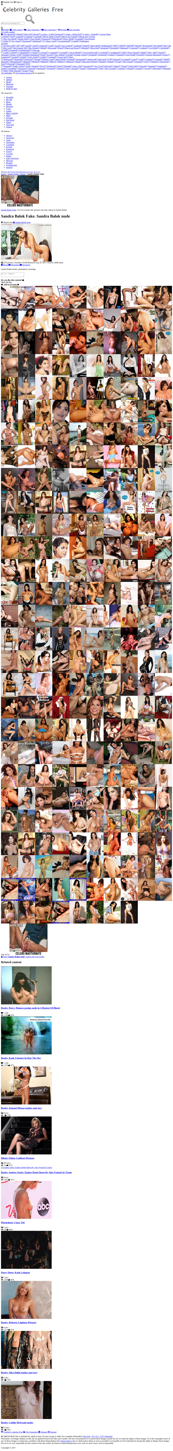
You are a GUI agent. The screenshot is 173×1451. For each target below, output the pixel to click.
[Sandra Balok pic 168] (146, 672)
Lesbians (28, 37)
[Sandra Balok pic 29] (163, 353)
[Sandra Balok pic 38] (146, 376)
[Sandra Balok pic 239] (163, 832)
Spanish (9, 167)
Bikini (19, 34)
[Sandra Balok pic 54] (77, 422)
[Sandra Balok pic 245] (95, 854)
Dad (123, 52)
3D (17, 46)
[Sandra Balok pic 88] (146, 490)
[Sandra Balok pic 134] (77, 604)
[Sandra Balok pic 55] (95, 422)
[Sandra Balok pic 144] (77, 627)
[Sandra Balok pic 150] (9, 649)
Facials (69, 55)
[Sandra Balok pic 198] (146, 741)
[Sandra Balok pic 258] (146, 877)
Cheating (12, 50)
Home (3, 174)
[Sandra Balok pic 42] (43, 399)
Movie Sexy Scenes (87, 37)
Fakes (5, 37)
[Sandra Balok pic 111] (26, 558)
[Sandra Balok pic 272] (43, 923)
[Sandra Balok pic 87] (129, 490)
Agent (27, 46)
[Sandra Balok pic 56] (112, 422)
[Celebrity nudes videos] (33, 13)
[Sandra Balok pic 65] (95, 444)
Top (17, 73)
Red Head (10, 120)
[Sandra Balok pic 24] (77, 353)
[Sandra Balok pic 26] (112, 353)
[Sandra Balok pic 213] (60, 786)
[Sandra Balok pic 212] (43, 786)
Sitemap (43, 1432)
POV (28, 64)
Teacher (74, 68)
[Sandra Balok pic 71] (26, 467)
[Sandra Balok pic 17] (129, 331)
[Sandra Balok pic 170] (9, 695)
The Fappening (31, 1432)
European (10, 149)
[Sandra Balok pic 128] (146, 581)
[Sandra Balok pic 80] (9, 490)
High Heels (60, 59)
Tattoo (8, 122)
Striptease (36, 41)
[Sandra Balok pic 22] (43, 353)
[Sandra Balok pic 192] (43, 741)
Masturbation (15, 62)
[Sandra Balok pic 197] (129, 741)
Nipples (101, 62)
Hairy (70, 57)
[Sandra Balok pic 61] (26, 444)
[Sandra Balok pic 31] (26, 376)
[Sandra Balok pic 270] (9, 923)
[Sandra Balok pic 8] (146, 308)
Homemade (80, 59)
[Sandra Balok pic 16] (112, 331)
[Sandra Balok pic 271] (26, 923)
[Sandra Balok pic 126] (112, 581)
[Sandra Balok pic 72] (43, 467)
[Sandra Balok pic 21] (26, 353)
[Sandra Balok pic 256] (112, 877)
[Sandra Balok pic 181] (26, 718)
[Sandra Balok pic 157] (129, 649)
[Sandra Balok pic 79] (163, 467)
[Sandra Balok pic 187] (129, 718)
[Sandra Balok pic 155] (95, 649)
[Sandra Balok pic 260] (9, 900)
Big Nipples (33, 48)
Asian (57, 46)
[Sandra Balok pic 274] (77, 923)
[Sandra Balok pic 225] (95, 809)
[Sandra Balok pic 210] (9, 786)
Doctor (161, 52)
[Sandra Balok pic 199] (163, 741)
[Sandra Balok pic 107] (129, 536)
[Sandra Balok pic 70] (9, 467)
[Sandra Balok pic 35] (95, 376)
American (10, 138)
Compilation (23, 52)
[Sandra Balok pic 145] (95, 627)
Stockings (26, 41)
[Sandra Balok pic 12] (43, 331)
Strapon (31, 68)
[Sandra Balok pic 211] (26, 786)
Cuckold (62, 52)
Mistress (69, 62)
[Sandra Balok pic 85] (95, 490)
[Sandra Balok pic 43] (60, 399)
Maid (166, 59)
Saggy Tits (76, 66)
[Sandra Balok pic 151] (26, 649)
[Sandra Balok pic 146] (112, 627)
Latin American (12, 158)
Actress (9, 77)
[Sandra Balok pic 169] (163, 672)
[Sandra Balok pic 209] (163, 763)
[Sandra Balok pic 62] (43, 444)
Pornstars (20, 64)
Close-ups (35, 50)
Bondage (104, 48)
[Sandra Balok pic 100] (9, 536)
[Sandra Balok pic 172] (43, 695)
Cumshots (103, 52)
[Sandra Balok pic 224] (77, 809)
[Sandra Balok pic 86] (112, 490)
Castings (143, 48)
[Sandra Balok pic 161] (26, 672)
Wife (5, 71)
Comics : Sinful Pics (72, 34)
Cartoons (133, 48)
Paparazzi (45, 39)
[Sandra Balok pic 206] (112, 763)
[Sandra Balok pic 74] (77, 467)
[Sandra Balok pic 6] (112, 308)
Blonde (9, 104)
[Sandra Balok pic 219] (163, 786)
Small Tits (132, 66)
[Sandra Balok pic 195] (95, 741)
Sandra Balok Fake (8, 210)
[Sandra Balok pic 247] (129, 854)
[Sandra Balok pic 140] (9, 627)
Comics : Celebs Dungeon (51, 34)
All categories (9, 34)
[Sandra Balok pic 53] (60, 422)
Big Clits (167, 46)
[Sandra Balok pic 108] (146, 536)
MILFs (52, 62)
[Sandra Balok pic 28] (146, 353)
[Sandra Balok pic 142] (43, 627)
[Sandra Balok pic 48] (146, 399)
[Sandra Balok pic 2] (43, 308)
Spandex (151, 66)
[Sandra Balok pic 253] (60, 877)
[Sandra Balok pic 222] (43, 809)
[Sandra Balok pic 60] (9, 444)
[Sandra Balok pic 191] (26, 741)
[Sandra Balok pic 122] (43, 581)
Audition (77, 46)
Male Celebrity (12, 113)
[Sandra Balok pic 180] (9, 718)
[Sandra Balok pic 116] (112, 558)
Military (60, 62)
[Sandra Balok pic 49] (163, 399)
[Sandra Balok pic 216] (112, 786)
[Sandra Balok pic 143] (60, 627)
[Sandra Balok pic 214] (77, 786)
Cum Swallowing (89, 52)
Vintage (138, 68)
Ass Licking (66, 46)
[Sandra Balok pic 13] (60, 331)
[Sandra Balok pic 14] (77, 331)
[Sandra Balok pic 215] (95, 786)
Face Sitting (59, 55)
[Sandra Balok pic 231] (26, 832)
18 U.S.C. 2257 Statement (101, 1436)
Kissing (116, 59)
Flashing (119, 55)
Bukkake (124, 48)
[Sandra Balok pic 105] (95, 536)
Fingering (102, 55)
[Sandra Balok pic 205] (95, 763)
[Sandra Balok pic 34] (77, 376)
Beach (137, 46)
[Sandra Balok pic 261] (26, 900)
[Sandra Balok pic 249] (163, 854)
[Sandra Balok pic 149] (163, 627)
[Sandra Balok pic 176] (112, 695)
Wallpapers (84, 41)
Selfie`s (6, 41)
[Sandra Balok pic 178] (146, 695)
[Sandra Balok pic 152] (43, 649)
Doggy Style (15, 55)
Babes (85, 46)
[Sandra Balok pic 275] (95, 923)
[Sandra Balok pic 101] (26, 536)
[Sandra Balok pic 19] (163, 331)
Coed (5, 52)
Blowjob (27, 34)
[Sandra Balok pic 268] (146, 900)
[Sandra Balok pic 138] (146, 604)
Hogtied (70, 59)
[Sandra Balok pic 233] (60, 832)
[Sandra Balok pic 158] (146, 649)
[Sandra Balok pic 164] (77, 672)
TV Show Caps (48, 41)
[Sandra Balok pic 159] (163, 649)
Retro (59, 66)
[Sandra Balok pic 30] (9, 376)
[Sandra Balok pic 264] (77, 900)
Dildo (142, 52)
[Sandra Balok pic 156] (112, 649)
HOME (6, 30)
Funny (165, 55)
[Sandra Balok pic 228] (146, 809)
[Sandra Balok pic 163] (60, 672)
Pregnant (7, 66)
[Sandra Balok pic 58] (146, 422)
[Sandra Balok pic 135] (95, 604)
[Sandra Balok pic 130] (9, 604)
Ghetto (23, 57)
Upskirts (120, 68)
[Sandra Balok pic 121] (26, 581)
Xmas (24, 71)
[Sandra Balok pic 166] (112, 672)
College (13, 52)
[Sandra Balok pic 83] (60, 490)
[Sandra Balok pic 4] (77, 308)
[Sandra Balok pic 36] (112, 376)
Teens (82, 68)
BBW (122, 46)
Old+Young (127, 62)
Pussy (42, 66)
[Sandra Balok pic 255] (95, 877)
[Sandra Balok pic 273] (60, 923)
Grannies (51, 57)
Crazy (8, 109)
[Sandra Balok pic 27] (129, 353)
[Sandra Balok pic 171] (26, 695)
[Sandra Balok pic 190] (9, 741)
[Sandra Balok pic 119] (163, 558)
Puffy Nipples (32, 66)
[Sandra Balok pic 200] (9, 763)
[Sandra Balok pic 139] (163, 604)
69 (22, 46)
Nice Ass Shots (9, 39)
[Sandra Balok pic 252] (43, 877)
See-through (89, 39)
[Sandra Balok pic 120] (9, 581)
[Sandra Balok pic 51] (26, 422)
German (9, 154)
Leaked (19, 37)
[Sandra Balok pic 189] (163, 718)
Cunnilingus (114, 52)
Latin (140, 59)
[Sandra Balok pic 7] (129, 308)
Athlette (9, 80)
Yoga (31, 71)
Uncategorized (63, 41)
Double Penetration (31, 55)
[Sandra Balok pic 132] (43, 604)
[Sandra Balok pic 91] (26, 513)
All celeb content (8, 32)
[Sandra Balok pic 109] (163, 536)
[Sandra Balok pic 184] (77, 718)
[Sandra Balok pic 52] (43, 422)
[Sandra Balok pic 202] (43, 763)
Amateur (42, 46)
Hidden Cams (47, 59)
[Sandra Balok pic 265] (95, 900)
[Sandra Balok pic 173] (60, 695)
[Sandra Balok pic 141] (26, 627)
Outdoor (153, 62)
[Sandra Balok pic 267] (129, 900)
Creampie (53, 52)
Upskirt (74, 41)
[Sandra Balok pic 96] (112, 513)
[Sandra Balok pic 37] (129, 376)
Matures (26, 62)
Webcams (156, 68)
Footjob (140, 55)
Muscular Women (89, 62)
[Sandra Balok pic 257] (129, 877)
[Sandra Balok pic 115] (95, 558)
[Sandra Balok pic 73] (60, 467)
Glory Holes (32, 57)
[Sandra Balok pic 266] (112, 900)
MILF (8, 116)
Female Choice (80, 55)
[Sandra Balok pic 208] (146, 763)
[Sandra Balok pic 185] (95, 718)
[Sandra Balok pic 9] (163, 308)
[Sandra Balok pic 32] (43, 376)
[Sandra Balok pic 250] (9, 877)
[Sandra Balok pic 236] (112, 832)
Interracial (91, 59)
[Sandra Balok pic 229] (163, 809)
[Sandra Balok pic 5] (95, 308)
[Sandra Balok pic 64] (77, 444)
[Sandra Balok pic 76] (112, 467)
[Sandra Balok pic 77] (129, 467)
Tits (100, 68)
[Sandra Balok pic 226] (112, 809)
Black (60, 48)
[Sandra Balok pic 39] (163, 376)
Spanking (161, 66)
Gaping (14, 57)
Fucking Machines (152, 55)
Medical (35, 62)
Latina (8, 111)
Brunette (9, 106)
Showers (107, 66)
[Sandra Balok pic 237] (129, 832)
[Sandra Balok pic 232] (43, 832)
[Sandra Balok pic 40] (9, 399)
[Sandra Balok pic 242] (43, 854)
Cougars (43, 52)
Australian (10, 142)
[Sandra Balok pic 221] (26, 809)
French (9, 151)
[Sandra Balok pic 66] (112, 444)
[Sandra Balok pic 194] (77, 741)
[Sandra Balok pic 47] (129, 399)
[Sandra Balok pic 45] (95, 399)
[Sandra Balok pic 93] (60, 513)
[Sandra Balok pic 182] (43, 718)
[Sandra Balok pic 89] (163, 490)
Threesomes (92, 68)
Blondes (84, 48)
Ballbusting (106, 46)
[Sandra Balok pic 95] (95, 513)
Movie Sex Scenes (69, 37)
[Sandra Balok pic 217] (129, 786)
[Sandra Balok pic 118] (146, 558)
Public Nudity (18, 66)
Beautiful (9, 97)
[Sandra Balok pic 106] (112, 536)
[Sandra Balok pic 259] (163, 877)
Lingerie (37, 37)
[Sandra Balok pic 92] (43, 513)
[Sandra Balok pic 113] (60, 558)
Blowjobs (94, 48)
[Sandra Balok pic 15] (95, 331)
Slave (123, 66)
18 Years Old (8, 46)
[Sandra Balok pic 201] (26, 763)
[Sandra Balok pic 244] (77, 854)
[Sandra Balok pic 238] (146, 832)
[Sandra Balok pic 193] (60, 741)
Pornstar (9, 86)
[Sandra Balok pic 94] (77, 513)
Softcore (142, 66)
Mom (77, 62)
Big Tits (9, 100)
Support (53, 1432)
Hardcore (28, 59)
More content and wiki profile (23, 957)
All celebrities (6, 73)
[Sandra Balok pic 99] (163, 513)
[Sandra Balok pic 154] (77, 649)
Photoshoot (56, 39)
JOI (109, 59)
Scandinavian (11, 165)
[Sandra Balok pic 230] (9, 832)
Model (8, 82)
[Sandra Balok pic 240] (9, 854)
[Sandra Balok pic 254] (77, 877)
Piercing (10, 64)
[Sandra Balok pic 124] (77, 581)
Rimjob (67, 66)
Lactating (125, 59)
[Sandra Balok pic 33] (60, 376)
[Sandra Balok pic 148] (146, 627)
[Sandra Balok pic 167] (129, 672)
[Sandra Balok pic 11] (26, 331)
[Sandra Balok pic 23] (60, 353)
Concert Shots (105, 34)
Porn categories (49, 30)
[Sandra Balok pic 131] (26, 604)
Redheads (51, 66)
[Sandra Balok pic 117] (129, 558)
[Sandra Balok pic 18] (146, 331)
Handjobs (18, 59)
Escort (49, 55)
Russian (9, 163)
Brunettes (114, 48)
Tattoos (60, 68)
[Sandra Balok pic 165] (95, 672)
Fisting (111, 55)
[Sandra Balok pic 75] (95, 467)
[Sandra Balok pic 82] (43, 490)
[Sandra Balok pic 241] (26, 854)
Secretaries (87, 66)
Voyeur (147, 68)
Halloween (7, 59)
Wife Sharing (14, 71)
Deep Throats (132, 52)
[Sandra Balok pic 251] (26, 877)
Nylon (117, 62)
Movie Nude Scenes (51, 37)
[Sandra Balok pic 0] (9, 308)
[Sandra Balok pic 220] (9, 809)
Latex (133, 59)
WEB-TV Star (11, 89)
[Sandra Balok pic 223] (60, 809)
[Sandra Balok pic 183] (60, 718)
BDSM (130, 46)
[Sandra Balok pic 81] (26, 490)
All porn (4, 43)
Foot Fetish (130, 55)
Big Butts (157, 46)
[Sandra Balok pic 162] (43, 672)
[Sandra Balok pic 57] (129, 422)
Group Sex (61, 57)
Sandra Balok (13, 174)
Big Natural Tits (19, 48)
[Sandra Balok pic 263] (60, 900)
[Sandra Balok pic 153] (60, 649)
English (9, 147)
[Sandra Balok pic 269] (163, 900)
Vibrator (129, 68)
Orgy (146, 62)
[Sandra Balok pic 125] (95, 581)
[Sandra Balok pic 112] (43, 558)
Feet (12, 37)
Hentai (37, 59)
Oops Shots (35, 39)
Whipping (166, 68)
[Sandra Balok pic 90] (9, 513)
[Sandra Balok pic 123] (60, 581)
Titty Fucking (109, 68)
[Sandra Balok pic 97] (129, 513)
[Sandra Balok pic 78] (146, 467)
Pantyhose (163, 62)
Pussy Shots (68, 39)
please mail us (66, 1441)
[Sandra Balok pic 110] (9, 558)
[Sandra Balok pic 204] (77, 763)
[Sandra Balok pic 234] (77, 832)
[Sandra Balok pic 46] (112, 399)
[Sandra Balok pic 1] (26, 308)
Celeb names (17, 30)
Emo (42, 55)
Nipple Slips (22, 39)
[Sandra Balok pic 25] (95, 353)
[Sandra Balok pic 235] (95, 832)
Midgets (44, 62)
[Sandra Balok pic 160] (9, 672)
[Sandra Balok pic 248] (146, 854)
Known (28, 73)
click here (86, 1436)
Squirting (12, 68)
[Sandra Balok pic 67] (129, 444)
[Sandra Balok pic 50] (9, 422)
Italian (8, 156)
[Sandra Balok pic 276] (112, 923)
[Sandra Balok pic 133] (60, 604)
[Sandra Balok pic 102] (43, 536)
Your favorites (74, 30)
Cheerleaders (23, 50)
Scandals (79, 39)
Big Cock (7, 48)
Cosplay (34, 52)
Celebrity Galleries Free (13, 1432)
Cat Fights (152, 48)
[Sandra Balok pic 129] (163, 581)
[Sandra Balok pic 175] (95, 695)
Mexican (9, 161)
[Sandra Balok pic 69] (163, 444)
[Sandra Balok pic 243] (60, 854)
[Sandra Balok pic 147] (129, 627)
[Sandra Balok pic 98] (146, 513)
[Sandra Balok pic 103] (60, 536)
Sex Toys (98, 66)
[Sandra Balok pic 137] (129, 604)
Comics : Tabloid (90, 34)
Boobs (36, 34)
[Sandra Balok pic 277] (129, 923)
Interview (102, 59)
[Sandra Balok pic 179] (163, 695)
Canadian (10, 145)
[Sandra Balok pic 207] (129, 763)
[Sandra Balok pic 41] (26, 399)
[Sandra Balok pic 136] (112, 604)
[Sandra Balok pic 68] (146, 444)
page (23, 222)
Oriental (9, 118)
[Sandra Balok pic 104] (77, 536)
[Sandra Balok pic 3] (60, 308)
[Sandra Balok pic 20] (9, 353)
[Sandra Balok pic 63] (60, 444)
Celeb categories (33, 30)
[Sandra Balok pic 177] (129, 695)
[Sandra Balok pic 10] (9, 331)
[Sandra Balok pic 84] (77, 490)
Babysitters (95, 46)
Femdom (92, 55)
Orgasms (138, 62)
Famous (22, 73)
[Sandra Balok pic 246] (112, 854)
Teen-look (10, 125)
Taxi (67, 68)
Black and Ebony (72, 48)
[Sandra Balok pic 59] (163, 422)
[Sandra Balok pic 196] (112, 741)
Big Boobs (146, 46)
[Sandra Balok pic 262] (43, 900)
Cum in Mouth (74, 52)
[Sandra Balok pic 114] (77, 558)
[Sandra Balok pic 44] (77, 399)
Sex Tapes (15, 41)
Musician (9, 84)
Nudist (110, 62)
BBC (115, 46)
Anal (50, 46)
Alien (34, 46)
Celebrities (163, 48)
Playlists (63, 30)
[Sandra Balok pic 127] (129, 581)
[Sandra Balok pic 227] (129, 809)
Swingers (51, 68)
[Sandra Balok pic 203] (60, 763)
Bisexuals (52, 48)
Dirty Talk (151, 52)
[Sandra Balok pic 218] (146, 786)
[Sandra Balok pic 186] (112, 718)
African (9, 135)
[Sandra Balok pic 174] (77, 695)
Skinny (116, 66)
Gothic (43, 57)
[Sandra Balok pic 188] (146, 718)
